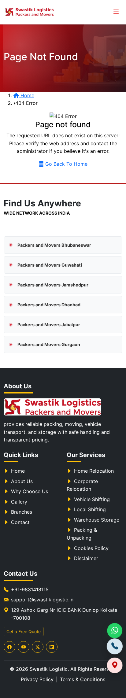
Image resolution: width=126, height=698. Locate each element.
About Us (22, 481)
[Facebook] (9, 647)
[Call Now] (114, 647)
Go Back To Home (66, 164)
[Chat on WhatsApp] (114, 631)
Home (18, 471)
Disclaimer (86, 558)
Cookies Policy (91, 548)
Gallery (19, 502)
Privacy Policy (37, 679)
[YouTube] (23, 647)
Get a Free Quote (23, 631)
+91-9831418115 (30, 589)
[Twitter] (37, 647)
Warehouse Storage (96, 520)
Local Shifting (90, 509)
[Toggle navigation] (116, 12)
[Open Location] (115, 664)
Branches (21, 512)
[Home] (52, 406)
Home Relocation (94, 471)
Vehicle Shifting (92, 499)
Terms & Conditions (82, 679)
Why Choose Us (29, 491)
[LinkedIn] (51, 647)
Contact (20, 522)
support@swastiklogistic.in (42, 599)
